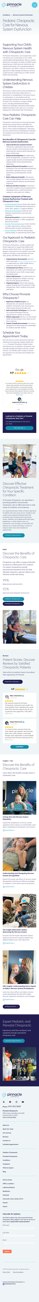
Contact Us (6, 1140)
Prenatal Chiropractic (10, 1156)
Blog (4, 1172)
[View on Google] (19, 399)
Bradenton (6, 1191)
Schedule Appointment (10, 1144)
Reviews (5, 1137)
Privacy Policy (6, 1272)
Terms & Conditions (18, 1272)
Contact (5, 344)
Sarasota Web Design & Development (13, 1282)
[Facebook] (10, 1101)
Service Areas (7, 1180)
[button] (34, 5)
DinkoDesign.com (10, 1284)
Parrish (5, 1203)
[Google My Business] (3, 1101)
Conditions (6, 1160)
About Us (6, 1125)
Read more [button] (19, 395)
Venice (5, 1206)
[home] (11, 5)
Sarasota (6, 1195)
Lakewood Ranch (9, 1187)
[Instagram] (16, 1101)
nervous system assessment (26, 261)
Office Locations (8, 1184)
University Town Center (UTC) (13, 1199)
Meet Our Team (8, 1129)
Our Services (7, 1133)
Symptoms (6, 1164)
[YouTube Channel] (22, 1101)
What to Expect (8, 1168)
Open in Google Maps (9, 1117)
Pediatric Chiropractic (10, 1152)
